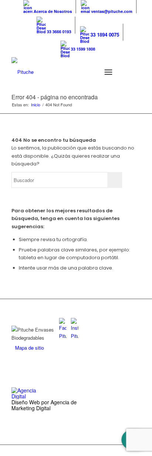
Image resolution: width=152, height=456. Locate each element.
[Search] (90, 72)
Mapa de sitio (29, 347)
